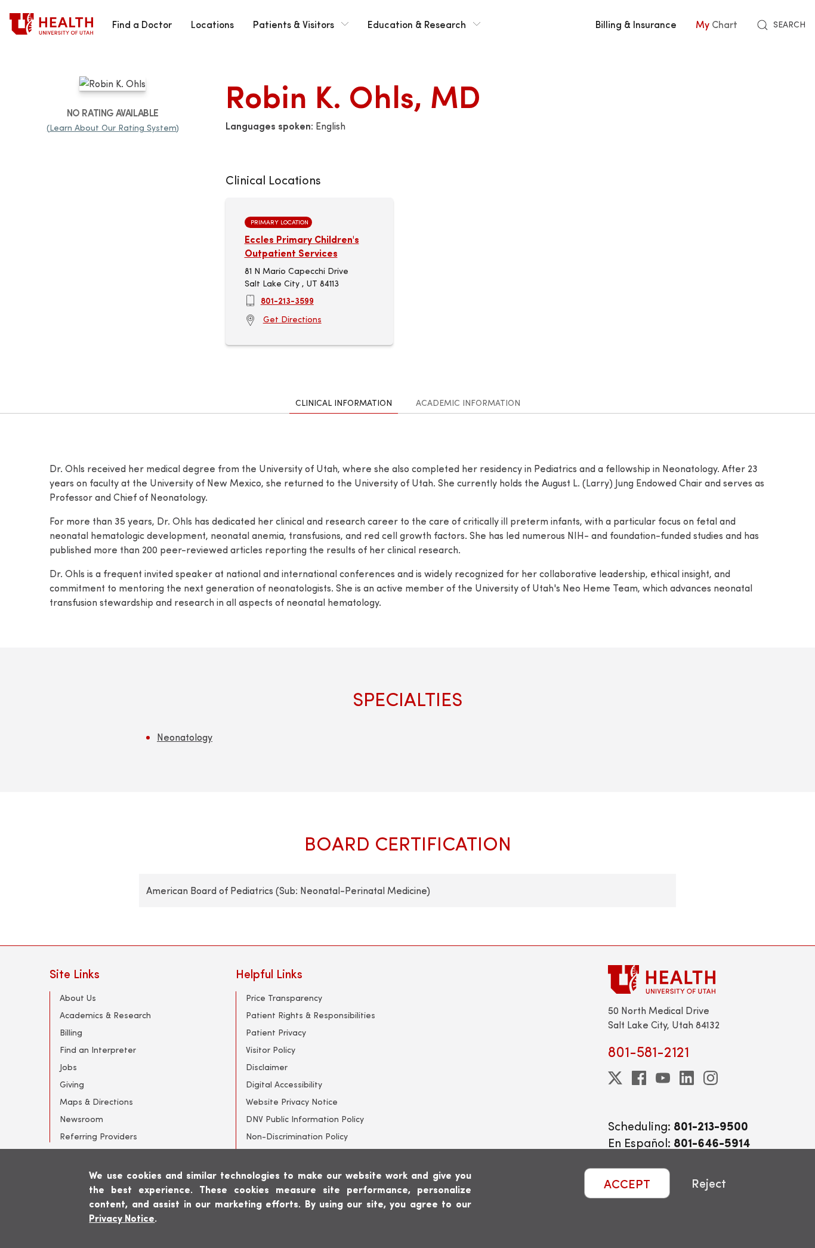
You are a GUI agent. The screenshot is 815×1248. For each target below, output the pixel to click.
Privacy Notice (122, 1218)
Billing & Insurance (636, 23)
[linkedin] (687, 1078)
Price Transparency (284, 997)
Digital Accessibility (284, 1084)
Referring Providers (98, 1136)
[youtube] (663, 1078)
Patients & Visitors (293, 23)
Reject (708, 1183)
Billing (71, 1032)
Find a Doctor (142, 23)
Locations (212, 23)
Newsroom (81, 1118)
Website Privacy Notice (292, 1101)
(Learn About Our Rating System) (113, 127)
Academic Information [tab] (468, 402)
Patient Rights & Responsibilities (310, 1015)
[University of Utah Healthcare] (686, 979)
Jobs (68, 1067)
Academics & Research (105, 1015)
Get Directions (292, 319)
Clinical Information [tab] (343, 402)
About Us (78, 997)
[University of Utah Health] (51, 24)
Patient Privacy (276, 1032)
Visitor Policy (270, 1049)
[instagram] (710, 1078)
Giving (72, 1084)
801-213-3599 (287, 300)
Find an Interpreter (98, 1049)
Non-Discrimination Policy (297, 1136)
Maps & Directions (96, 1101)
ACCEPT (627, 1183)
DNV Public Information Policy (305, 1118)
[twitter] (615, 1078)
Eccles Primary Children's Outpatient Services (302, 245)
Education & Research (417, 23)
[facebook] (639, 1078)
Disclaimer (267, 1067)
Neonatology (184, 737)
